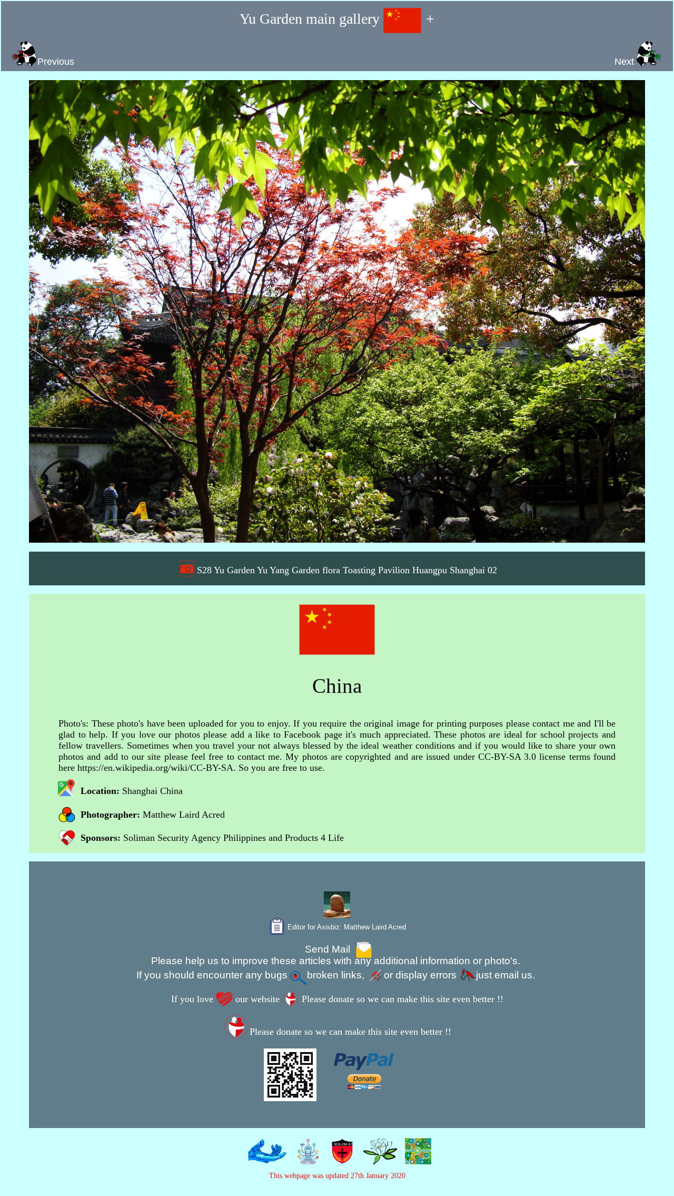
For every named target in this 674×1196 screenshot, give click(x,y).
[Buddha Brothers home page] (378, 1158)
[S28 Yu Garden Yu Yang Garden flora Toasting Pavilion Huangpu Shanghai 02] (337, 311)
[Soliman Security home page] (340, 1158)
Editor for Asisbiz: (345, 927)
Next (625, 61)
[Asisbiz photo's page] (265, 1158)
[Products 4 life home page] (416, 1158)
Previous (55, 61)
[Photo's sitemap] (306, 1158)
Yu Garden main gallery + (337, 19)
